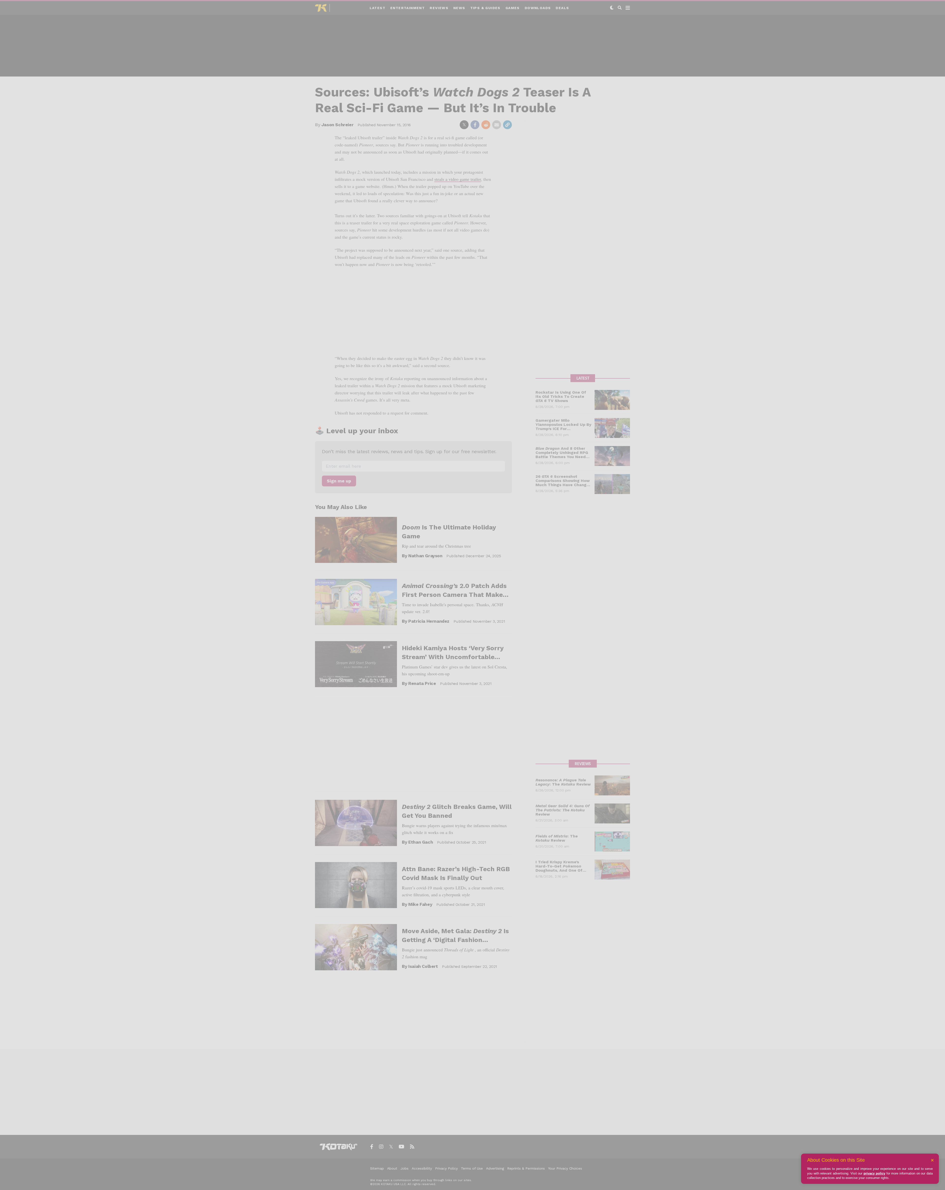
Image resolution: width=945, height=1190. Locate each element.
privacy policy (874, 1173)
